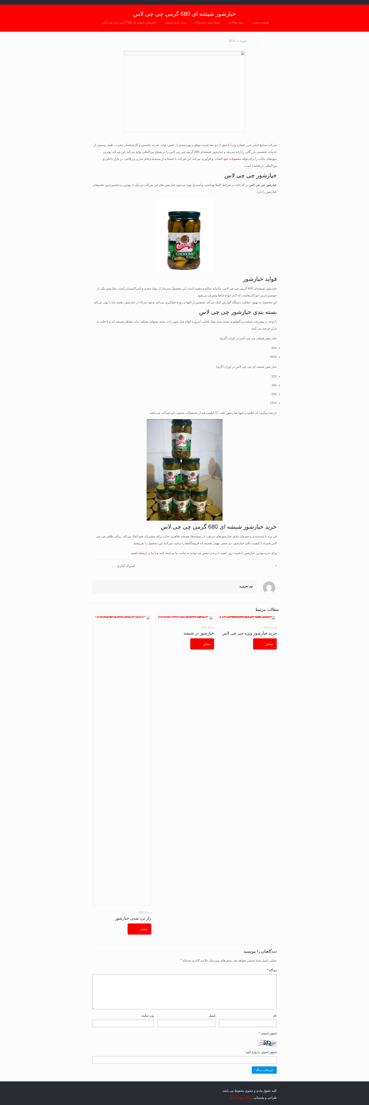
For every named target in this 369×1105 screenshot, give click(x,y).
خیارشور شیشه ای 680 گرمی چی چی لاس (129, 22)
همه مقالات (236, 22)
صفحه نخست (260, 22)
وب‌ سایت (147, 1015)
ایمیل (212, 1015)
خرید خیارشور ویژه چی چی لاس (249, 633)
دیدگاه (272, 970)
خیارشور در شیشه (199, 633)
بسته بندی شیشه (176, 22)
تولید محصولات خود (235, 158)
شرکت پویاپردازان (240, 1097)
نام (275, 1015)
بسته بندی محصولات (207, 22)
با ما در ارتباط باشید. (143, 553)
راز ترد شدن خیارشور (133, 918)
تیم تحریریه (246, 586)
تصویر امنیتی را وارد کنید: (261, 1052)
